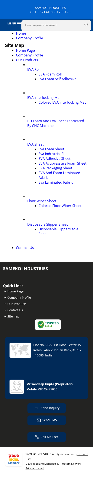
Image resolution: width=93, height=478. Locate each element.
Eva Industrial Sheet (54, 153)
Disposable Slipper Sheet (47, 224)
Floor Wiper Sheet (41, 201)
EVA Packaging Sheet (55, 168)
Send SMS (49, 420)
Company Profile (29, 38)
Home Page (25, 50)
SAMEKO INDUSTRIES (50, 10)
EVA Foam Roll (50, 74)
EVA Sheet (35, 144)
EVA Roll (33, 69)
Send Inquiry (49, 408)
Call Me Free (50, 437)
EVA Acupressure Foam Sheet (62, 163)
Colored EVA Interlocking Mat (62, 102)
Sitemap (13, 316)
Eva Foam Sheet (51, 149)
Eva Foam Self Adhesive (57, 79)
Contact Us (25, 247)
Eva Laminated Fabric (55, 182)
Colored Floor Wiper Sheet (60, 205)
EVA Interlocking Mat (44, 97)
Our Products (27, 60)
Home (21, 33)
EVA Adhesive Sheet (54, 158)
